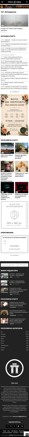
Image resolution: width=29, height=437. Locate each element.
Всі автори (22, 431)
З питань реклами (7, 432)
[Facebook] (7, 426)
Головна (3, 9)
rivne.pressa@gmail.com (19, 416)
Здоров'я (3, 336)
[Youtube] (22, 426)
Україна (3, 347)
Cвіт (2, 332)
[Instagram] (10, 426)
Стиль (2, 343)
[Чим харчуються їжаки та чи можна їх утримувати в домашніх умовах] (4, 312)
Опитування (14, 431)
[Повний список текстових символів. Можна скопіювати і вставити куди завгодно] (4, 304)
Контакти (15, 432)
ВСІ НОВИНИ (14, 92)
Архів (4, 431)
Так (5, 241)
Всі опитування (14, 255)
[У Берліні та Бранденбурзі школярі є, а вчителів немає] (4, 283)
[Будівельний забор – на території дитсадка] (21, 148)
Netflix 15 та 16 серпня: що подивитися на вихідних (21, 196)
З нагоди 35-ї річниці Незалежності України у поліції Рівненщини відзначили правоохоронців (13, 49)
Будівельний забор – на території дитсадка (21, 157)
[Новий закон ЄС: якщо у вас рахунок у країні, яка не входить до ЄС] (21, 166)
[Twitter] (18, 426)
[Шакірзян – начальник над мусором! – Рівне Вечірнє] (4, 275)
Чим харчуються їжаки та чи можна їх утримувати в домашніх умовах (18, 312)
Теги (7, 9)
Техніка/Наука (4, 345)
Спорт (2, 350)
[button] (27, 2)
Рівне (2, 338)
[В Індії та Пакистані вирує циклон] (14, 21)
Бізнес (2, 341)
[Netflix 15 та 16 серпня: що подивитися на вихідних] (21, 187)
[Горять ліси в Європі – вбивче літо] (7, 148)
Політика (3, 334)
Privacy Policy (23, 432)
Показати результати (14, 249)
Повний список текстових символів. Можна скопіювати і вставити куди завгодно (17, 304)
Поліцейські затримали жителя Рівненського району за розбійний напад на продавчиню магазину (14, 74)
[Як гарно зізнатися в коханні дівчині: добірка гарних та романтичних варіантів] (4, 320)
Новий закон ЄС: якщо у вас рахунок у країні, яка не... (21, 175)
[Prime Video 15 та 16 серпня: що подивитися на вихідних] (7, 187)
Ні (5, 243)
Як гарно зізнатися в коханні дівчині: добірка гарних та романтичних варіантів (17, 320)
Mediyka (11, 435)
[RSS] (14, 426)
